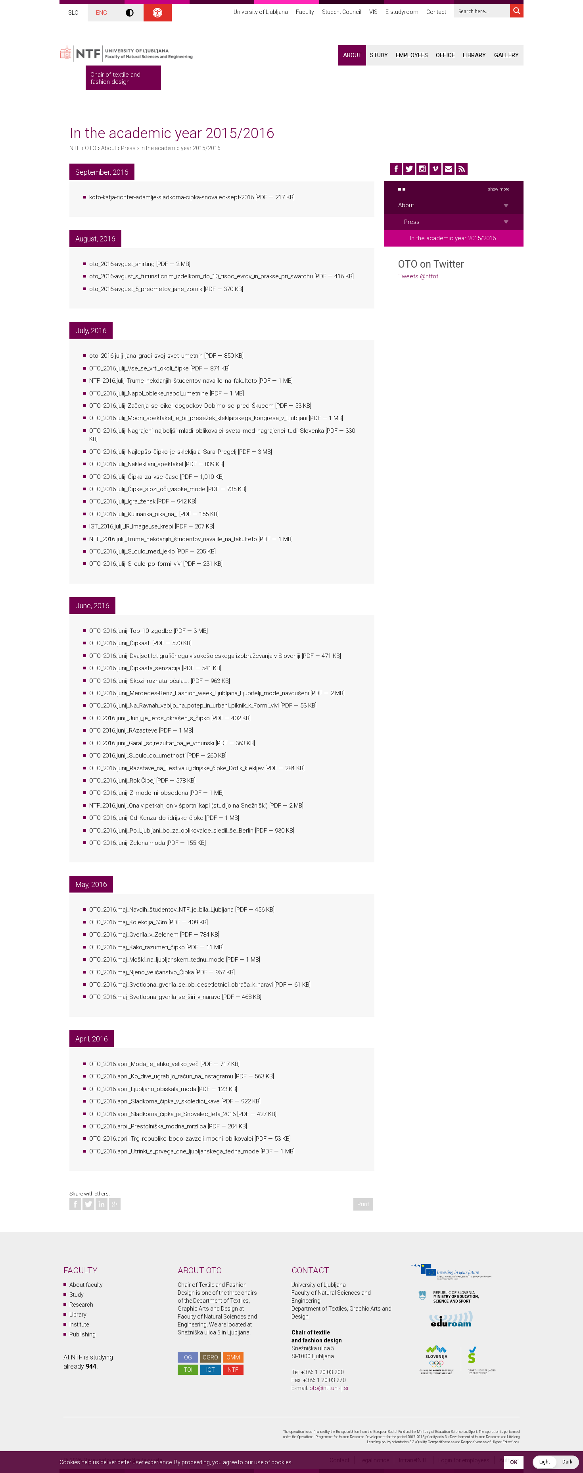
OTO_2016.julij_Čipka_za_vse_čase (133, 476)
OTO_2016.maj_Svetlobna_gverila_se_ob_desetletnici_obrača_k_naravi (181, 984)
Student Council (341, 12)
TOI (188, 1370)
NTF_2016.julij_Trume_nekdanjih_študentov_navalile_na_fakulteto (173, 380)
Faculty (305, 12)
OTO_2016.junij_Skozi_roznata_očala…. (139, 680)
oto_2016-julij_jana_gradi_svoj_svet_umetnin (146, 355)
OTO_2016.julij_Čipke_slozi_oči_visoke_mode (147, 489)
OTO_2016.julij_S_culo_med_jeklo (132, 551)
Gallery (506, 55)
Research (81, 1304)
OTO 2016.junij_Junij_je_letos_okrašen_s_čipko (149, 718)
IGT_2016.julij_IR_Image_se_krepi (131, 526)
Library (474, 55)
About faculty (86, 1285)
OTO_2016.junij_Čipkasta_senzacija (134, 668)
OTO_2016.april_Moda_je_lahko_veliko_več (144, 1064)
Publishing (82, 1334)
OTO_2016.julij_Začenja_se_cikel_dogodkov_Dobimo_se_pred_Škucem (181, 405)
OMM (233, 1357)
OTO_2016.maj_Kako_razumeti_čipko (137, 947)
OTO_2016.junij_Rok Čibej (122, 780)
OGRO (210, 1357)
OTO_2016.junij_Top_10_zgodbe (130, 630)
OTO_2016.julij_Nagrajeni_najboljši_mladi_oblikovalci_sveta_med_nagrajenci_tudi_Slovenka (206, 430)
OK (514, 1462)
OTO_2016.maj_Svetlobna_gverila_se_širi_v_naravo (155, 997)
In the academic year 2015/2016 (180, 148)
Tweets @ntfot (418, 276)
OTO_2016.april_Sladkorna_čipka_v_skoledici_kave (154, 1101)
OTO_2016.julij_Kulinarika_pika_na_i (133, 514)
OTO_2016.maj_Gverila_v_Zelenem (133, 934)
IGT (210, 1370)
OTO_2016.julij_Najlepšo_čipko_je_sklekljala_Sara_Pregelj (162, 451)
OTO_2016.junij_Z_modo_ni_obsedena (138, 792)
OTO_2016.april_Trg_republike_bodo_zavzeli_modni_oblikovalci (171, 1138)
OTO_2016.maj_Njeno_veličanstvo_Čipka (141, 972)
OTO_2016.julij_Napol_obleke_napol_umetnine (148, 393)
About (352, 55)
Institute (79, 1324)
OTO (90, 148)
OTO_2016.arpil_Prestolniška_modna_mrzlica (147, 1126)
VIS (373, 12)
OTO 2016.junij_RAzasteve (123, 730)
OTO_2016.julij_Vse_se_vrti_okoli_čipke (139, 368)
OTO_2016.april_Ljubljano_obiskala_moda (142, 1089)
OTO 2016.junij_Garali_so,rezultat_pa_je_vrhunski (151, 743)
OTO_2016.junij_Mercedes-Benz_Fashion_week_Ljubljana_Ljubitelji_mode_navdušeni (199, 693)
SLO (73, 13)
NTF (74, 148)
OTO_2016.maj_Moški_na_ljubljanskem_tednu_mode (156, 959)
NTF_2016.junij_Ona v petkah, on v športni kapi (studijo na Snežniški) (178, 805)
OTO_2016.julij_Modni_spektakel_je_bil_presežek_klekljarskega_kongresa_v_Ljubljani (198, 418)
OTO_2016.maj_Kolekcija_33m (128, 922)
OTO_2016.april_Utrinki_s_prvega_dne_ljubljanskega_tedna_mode (174, 1151)
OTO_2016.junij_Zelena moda (127, 842)
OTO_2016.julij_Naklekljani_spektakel (136, 464)
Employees (412, 55)
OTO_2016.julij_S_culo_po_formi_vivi (135, 563)
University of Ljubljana (261, 12)
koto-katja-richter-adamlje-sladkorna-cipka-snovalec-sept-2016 (171, 197)
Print (363, 1204)
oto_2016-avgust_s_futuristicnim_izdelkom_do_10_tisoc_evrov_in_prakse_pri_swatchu (201, 276)
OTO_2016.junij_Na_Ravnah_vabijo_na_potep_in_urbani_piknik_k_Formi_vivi (184, 705)
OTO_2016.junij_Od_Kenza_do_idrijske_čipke (146, 817)
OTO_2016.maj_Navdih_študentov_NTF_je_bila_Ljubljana (161, 909)
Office (445, 55)
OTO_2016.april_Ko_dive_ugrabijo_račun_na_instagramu (161, 1076)
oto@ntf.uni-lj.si (328, 1388)
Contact (436, 12)
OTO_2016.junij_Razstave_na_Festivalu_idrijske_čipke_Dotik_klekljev (176, 768)
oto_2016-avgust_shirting (122, 264)
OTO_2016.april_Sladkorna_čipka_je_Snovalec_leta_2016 (162, 1114)
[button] (556, 1462)
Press (128, 148)
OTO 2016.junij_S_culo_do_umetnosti (137, 755)
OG (188, 1357)
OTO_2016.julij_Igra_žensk (122, 501)
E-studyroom (401, 12)
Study (379, 55)
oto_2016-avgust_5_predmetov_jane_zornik (145, 289)
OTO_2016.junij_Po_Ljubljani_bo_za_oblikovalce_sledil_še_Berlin (171, 830)
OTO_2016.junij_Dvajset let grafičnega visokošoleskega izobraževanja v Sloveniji (194, 655)
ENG (101, 13)
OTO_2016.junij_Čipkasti (120, 643)
